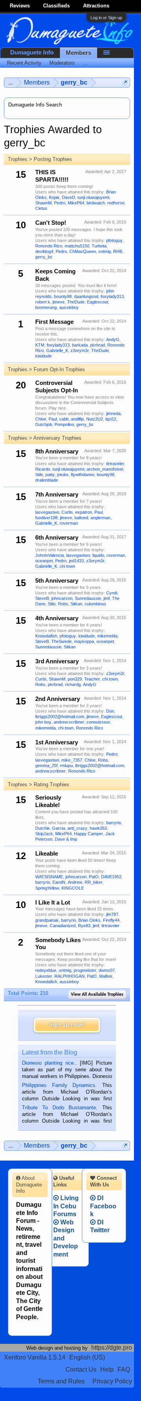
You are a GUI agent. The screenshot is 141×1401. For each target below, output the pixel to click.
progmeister (85, 970)
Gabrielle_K (57, 350)
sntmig (104, 251)
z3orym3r (79, 350)
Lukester (43, 976)
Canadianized (63, 925)
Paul (53, 419)
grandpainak (47, 920)
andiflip (77, 419)
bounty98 (63, 296)
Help (107, 1369)
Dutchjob (43, 424)
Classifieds (56, 6)
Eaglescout (97, 302)
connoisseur (98, 722)
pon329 (75, 679)
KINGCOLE (72, 888)
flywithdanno (82, 474)
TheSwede (61, 641)
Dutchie (42, 828)
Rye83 (84, 925)
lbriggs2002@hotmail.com (59, 716)
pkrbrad (97, 345)
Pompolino (64, 424)
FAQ (124, 1369)
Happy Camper (88, 833)
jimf (106, 598)
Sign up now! (67, 1025)
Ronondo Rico (48, 246)
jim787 (112, 914)
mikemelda (107, 636)
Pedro (59, 202)
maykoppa (84, 641)
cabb (64, 419)
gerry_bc (43, 257)
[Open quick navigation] (125, 82)
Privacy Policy (112, 1381)
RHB (117, 251)
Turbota (99, 246)
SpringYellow (47, 888)
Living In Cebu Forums (66, 1206)
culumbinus (95, 603)
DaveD (68, 197)
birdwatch (96, 202)
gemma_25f (46, 765)
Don (110, 711)
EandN (58, 882)
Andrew (75, 882)
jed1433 (76, 560)
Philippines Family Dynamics (58, 1085)
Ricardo (42, 469)
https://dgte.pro (111, 1347)
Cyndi (111, 592)
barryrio (113, 822)
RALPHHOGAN (69, 976)
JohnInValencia (49, 555)
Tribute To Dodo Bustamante (59, 1107)
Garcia (58, 828)
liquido (98, 555)
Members (78, 53)
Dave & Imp (66, 839)
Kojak (54, 197)
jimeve (58, 302)
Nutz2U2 (94, 419)
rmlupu (66, 765)
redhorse (116, 202)
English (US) (87, 1357)
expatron (83, 512)
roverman (69, 523)
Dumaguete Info (32, 52)
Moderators (62, 63)
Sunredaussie (88, 598)
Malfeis (105, 976)
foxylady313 (112, 296)
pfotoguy (114, 240)
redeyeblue (45, 970)
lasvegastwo (47, 512)
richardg (73, 684)
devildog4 (44, 251)
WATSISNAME (49, 876)
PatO (94, 876)
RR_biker (94, 882)
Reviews (20, 6)
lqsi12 (110, 419)
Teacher (92, 679)
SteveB (42, 598)
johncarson (61, 598)
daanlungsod (86, 296)
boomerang (46, 307)
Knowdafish (46, 636)
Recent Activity (24, 63)
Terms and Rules (61, 1381)
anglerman (100, 517)
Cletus (41, 208)
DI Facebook (103, 1206)
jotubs (63, 474)
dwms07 (107, 970)
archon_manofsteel (105, 469)
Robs (63, 603)
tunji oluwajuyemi (93, 197)
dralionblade (46, 480)
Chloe (40, 419)
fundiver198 (46, 517)
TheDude (76, 302)
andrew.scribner (69, 722)
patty (50, 474)
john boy (43, 722)
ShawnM (43, 202)
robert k (42, 302)
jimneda (113, 413)
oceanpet (44, 560)
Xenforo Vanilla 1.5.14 (34, 1357)
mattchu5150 (77, 246)
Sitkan (76, 603)
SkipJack (44, 833)
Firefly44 (111, 920)
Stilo (39, 474)
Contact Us (80, 1369)
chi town (67, 566)
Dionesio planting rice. (48, 1063)
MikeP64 (76, 202)
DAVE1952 (111, 876)
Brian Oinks (89, 920)
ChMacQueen (82, 251)
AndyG (112, 339)
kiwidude (43, 356)
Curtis (67, 512)
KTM (39, 345)
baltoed (81, 517)
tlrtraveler (115, 463)
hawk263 (98, 828)
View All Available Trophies (97, 994)
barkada (80, 345)
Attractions (96, 6)
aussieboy (69, 307)
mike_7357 (71, 760)
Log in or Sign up (106, 17)
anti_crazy (77, 828)
